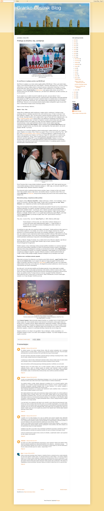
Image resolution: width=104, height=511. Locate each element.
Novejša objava (20, 489)
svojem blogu (42, 262)
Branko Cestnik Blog (39, 8)
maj (76, 72)
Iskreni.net (30, 193)
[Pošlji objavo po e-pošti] (33, 339)
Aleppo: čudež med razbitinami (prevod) (80, 82)
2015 (75, 92)
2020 (75, 49)
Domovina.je (39, 90)
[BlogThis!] (35, 339)
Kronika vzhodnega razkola (81, 84)
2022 (75, 45)
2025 (75, 40)
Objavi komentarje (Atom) (29, 492)
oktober (76, 62)
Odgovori (23, 372)
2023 (75, 43)
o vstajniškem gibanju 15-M (25, 118)
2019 (75, 51)
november (77, 60)
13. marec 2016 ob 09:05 (28, 453)
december (77, 58)
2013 (75, 96)
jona (22, 453)
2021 (75, 47)
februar (76, 77)
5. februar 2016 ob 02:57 (31, 415)
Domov (42, 489)
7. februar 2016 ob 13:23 (31, 440)
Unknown (23, 348)
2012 (75, 97)
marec (76, 75)
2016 (75, 57)
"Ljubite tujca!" (78, 79)
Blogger (58, 500)
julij (76, 68)
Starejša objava (63, 489)
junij (76, 70)
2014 (75, 94)
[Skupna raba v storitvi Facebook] (38, 339)
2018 (75, 53)
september (77, 64)
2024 (75, 42)
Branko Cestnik (77, 111)
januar (76, 89)
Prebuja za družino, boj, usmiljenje (80, 87)
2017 (75, 55)
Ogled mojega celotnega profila (79, 113)
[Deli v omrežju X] (36, 339)
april (76, 74)
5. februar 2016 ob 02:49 (31, 348)
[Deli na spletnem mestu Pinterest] (39, 339)
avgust (76, 66)
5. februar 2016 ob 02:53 (31, 377)
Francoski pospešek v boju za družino (31, 133)
